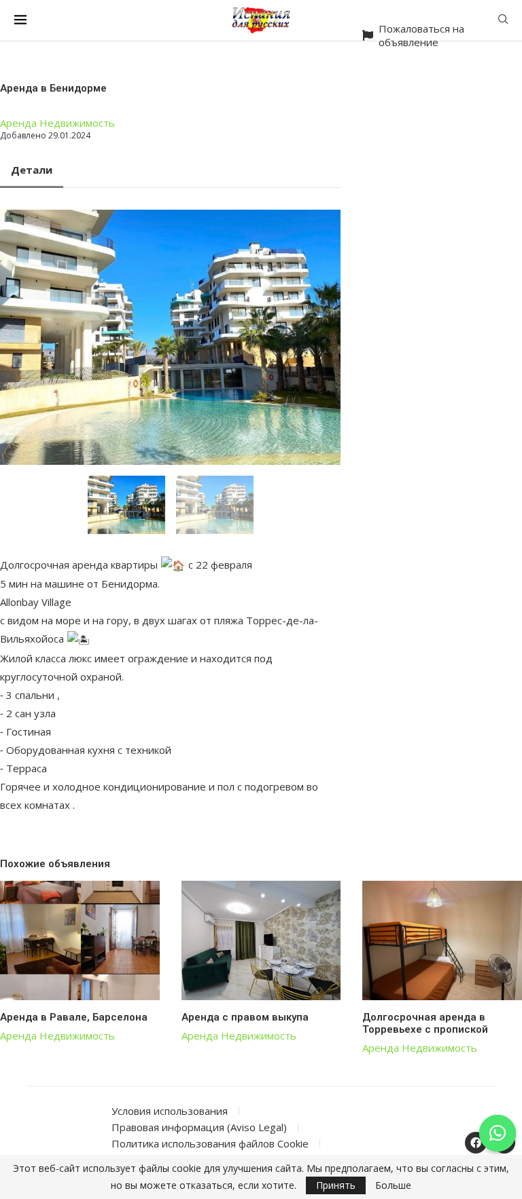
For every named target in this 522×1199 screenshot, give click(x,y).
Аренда (18, 123)
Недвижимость (77, 123)
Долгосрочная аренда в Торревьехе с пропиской (425, 1023)
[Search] (503, 20)
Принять (335, 1185)
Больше (393, 1185)
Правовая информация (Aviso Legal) (199, 1127)
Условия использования (169, 1111)
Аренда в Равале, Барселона (73, 1017)
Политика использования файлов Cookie (210, 1143)
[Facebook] (476, 1143)
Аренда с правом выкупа (245, 1017)
